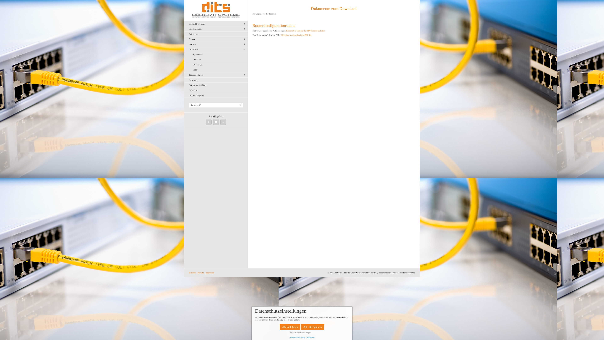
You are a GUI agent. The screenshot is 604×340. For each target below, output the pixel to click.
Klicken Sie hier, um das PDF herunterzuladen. (305, 31)
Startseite (192, 273)
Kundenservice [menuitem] (195, 29)
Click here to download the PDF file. (296, 35)
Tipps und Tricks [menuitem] (196, 75)
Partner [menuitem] (192, 39)
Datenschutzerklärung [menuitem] (198, 85)
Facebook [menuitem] (193, 90)
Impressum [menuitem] (193, 80)
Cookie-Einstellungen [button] (301, 332)
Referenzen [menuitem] (194, 34)
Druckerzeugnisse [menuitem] (196, 95)
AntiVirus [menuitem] (197, 59)
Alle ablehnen (290, 327)
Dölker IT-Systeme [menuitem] (197, 24)
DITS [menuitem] (195, 70)
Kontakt (201, 273)
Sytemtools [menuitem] (197, 54)
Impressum (210, 273)
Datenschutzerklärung (297, 337)
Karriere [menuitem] (192, 44)
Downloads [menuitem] (194, 49)
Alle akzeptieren (313, 327)
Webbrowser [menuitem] (198, 65)
